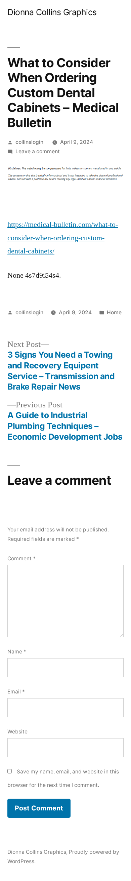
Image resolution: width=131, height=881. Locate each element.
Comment (21, 558)
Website (17, 731)
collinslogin (29, 142)
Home (114, 312)
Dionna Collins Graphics (52, 12)
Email (16, 691)
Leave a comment (37, 151)
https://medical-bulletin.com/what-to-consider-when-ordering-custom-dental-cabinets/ (62, 238)
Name (16, 651)
